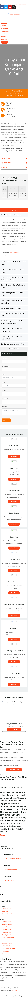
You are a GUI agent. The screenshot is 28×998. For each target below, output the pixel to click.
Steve (2, 835)
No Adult (4, 390)
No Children (5, 398)
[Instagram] (14, 7)
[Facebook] (2, 7)
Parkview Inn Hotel (14, 252)
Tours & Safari (5, 31)
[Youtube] (10, 7)
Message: (4, 406)
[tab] (14, 210)
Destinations (4, 28)
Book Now (6, 420)
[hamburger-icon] (4, 23)
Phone (3, 382)
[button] (14, 158)
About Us (3, 25)
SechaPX (14, 990)
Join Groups (4, 36)
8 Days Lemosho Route (14, 724)
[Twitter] (6, 7)
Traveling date (5, 366)
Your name (5, 358)
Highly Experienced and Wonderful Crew (11, 787)
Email (3, 374)
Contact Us (4, 39)
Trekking (3, 33)
